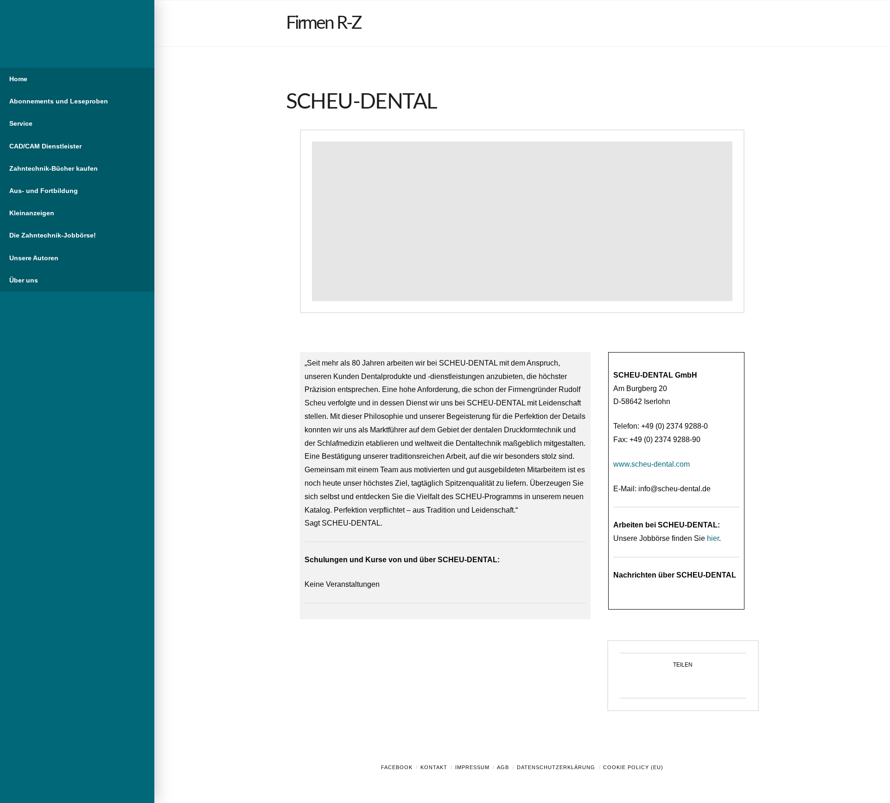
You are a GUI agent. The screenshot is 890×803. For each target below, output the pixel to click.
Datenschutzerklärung (556, 767)
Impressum (472, 767)
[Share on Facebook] (650, 682)
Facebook (397, 767)
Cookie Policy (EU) (633, 767)
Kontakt (433, 767)
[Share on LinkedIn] (693, 682)
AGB (503, 767)
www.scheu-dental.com (651, 464)
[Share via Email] (716, 682)
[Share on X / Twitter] (671, 682)
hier (713, 538)
